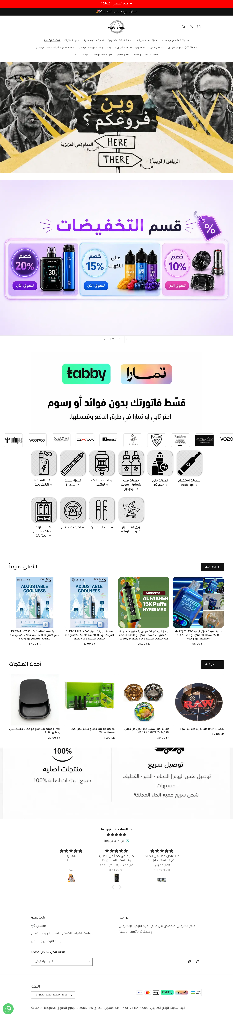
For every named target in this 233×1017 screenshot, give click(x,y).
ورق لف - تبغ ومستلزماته (130, 529)
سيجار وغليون (100, 528)
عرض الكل (210, 567)
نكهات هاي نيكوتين (160, 483)
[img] (116, 835)
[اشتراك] (88, 962)
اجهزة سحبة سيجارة (73, 483)
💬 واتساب (39, 926)
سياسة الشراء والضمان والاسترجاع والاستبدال (62, 933)
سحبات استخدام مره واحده (189, 483)
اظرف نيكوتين (71, 528)
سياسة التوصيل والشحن (47, 941)
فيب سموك (177, 1008)
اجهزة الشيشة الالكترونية (43, 483)
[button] (55, 47)
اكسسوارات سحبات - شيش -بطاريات (43, 531)
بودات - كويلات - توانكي (102, 483)
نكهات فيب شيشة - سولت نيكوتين (131, 485)
